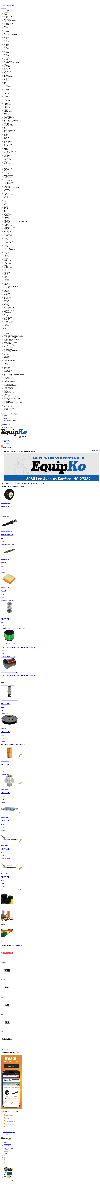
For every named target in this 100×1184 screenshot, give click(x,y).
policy (8, 1134)
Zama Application (9, 1127)
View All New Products (17, 744)
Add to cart (7, 516)
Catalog (95, 450)
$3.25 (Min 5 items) (9, 600)
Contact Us (6, 443)
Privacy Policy (7, 1146)
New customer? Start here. (10, 420)
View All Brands (16, 945)
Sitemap (6, 1151)
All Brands (3, 8)
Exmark (7, 1118)
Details (2, 516)
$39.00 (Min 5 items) (9, 685)
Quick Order (7, 441)
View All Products (18, 486)
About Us (6, 440)
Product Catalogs (8, 1144)
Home (5, 1142)
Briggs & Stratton (9, 1115)
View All (15, 1112)
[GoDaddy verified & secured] (8, 1169)
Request (9, 1132)
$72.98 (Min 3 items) (9, 628)
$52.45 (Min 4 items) (20, 628)
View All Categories (20, 890)
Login (5, 418)
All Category (4, 328)
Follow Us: (6, 1153)
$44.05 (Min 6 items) (9, 657)
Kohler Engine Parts (10, 1121)
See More (17, 1052)
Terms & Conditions (9, 1148)
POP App (7, 447)
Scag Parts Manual (10, 1124)
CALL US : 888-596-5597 (7, 5)
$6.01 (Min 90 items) (9, 544)
